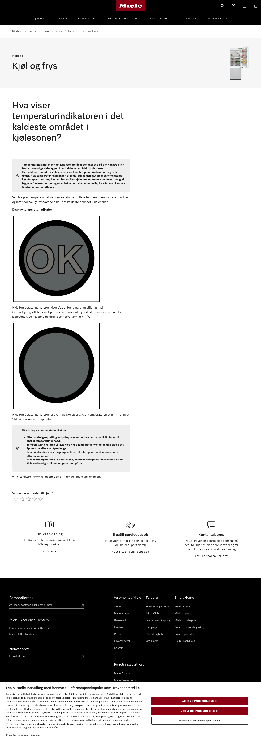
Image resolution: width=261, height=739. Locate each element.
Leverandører (122, 641)
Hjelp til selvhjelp (52, 31)
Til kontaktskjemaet (212, 556)
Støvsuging (86, 19)
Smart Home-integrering (189, 627)
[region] (130, 710)
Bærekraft (120, 620)
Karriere (119, 627)
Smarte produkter (185, 634)
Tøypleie (61, 19)
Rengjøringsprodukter (122, 19)
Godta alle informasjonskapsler (200, 701)
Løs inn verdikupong (158, 620)
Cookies (35, 735)
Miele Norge (121, 613)
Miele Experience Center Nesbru (29, 628)
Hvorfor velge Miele (157, 606)
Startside (17, 31)
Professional (217, 19)
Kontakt (118, 648)
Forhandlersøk (21, 598)
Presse (118, 634)
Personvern (23, 735)
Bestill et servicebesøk (131, 552)
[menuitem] (41, 18)
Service (191, 19)
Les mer (50, 551)
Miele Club (152, 613)
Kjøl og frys (74, 31)
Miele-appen (182, 613)
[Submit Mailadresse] (82, 656)
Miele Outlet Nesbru (21, 634)
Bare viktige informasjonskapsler (199, 711)
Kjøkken (39, 19)
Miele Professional (125, 680)
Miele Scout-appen (185, 620)
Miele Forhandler (124, 673)
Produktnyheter (155, 634)
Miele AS (11, 735)
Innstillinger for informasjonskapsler (199, 721)
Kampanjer (152, 627)
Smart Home (159, 19)
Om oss (118, 606)
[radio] (16, 499)
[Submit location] (82, 605)
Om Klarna (152, 641)
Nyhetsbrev (19, 649)
